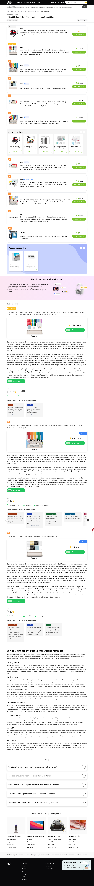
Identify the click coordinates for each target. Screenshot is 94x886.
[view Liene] (13, 183)
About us (53, 2)
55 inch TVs (72, 842)
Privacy (24, 874)
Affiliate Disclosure (12, 20)
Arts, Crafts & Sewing (22, 11)
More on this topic (16, 414)
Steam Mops (10, 844)
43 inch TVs (72, 844)
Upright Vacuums (11, 842)
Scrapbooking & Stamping (33, 11)
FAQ (23, 871)
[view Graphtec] (13, 234)
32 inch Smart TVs (73, 847)
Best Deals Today (50, 868)
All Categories (13, 11)
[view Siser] (13, 217)
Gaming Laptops (31, 842)
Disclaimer (25, 879)
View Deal (15, 151)
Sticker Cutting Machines (45, 11)
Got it (84, 7)
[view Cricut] (13, 50)
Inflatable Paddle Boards (55, 839)
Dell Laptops (30, 847)
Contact (24, 868)
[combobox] (76, 2)
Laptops (29, 839)
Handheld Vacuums (12, 847)
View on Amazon (79, 34)
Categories (61, 2)
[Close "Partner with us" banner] (89, 861)
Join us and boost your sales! (72, 867)
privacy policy (69, 7)
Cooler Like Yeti (52, 847)
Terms (23, 876)
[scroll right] (88, 520)
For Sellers (48, 866)
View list (18, 269)
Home (8, 11)
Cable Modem (31, 844)
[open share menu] (78, 20)
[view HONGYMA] (30, 140)
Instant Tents (51, 842)
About (23, 866)
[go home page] (9, 2)
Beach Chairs (51, 844)
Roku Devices (72, 839)
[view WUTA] (13, 33)
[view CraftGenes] (60, 140)
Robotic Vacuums (11, 839)
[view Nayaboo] (45, 140)
